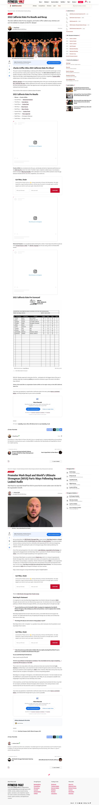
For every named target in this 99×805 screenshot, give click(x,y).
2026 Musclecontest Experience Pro (77, 13)
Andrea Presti (26, 111)
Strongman (11, 471)
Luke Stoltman (20, 723)
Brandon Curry (73, 53)
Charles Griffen (56, 76)
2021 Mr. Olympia (34, 245)
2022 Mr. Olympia (17, 81)
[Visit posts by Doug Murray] (9, 436)
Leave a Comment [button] (56, 461)
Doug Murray (16, 27)
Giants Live (35, 541)
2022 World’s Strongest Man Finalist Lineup (28, 594)
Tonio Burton (25, 102)
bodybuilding (20, 423)
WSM (39, 541)
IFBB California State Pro (34, 423)
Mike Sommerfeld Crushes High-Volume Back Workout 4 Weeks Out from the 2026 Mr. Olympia (82, 102)
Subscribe (55, 190)
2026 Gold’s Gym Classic (75, 17)
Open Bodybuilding (43, 423)
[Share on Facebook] (9, 66)
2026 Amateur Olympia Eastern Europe (78, 24)
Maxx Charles (25, 109)
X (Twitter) (42, 412)
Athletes (35, 5)
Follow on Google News (47, 409)
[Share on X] (9, 69)
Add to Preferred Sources (54, 62)
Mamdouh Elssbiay (74, 48)
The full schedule (69, 31)
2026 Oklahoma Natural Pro (76, 28)
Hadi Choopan (73, 46)
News (59, 5)
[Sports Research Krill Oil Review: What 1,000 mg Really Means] (69, 108)
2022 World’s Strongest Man (32, 539)
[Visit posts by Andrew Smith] (9, 743)
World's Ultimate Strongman (32, 731)
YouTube (48, 412)
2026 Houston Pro (73, 21)
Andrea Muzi (25, 104)
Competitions (42, 5)
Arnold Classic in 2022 (21, 245)
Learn (54, 5)
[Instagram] (61, 436)
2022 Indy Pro (18, 170)
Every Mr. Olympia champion (72, 56)
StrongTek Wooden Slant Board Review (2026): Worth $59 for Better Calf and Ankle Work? (82, 89)
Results (10, 13)
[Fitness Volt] (16, 2)
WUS (14, 553)
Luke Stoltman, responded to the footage (48, 550)
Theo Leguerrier (26, 113)
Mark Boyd (20, 731)
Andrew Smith (17, 492)
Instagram (38, 412)
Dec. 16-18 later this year (19, 83)
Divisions (49, 5)
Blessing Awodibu (26, 171)
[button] (80, 2)
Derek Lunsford (73, 38)
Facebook (33, 412)
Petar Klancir (24, 106)
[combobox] (80, 5)
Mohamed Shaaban (28, 99)
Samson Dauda (73, 41)
